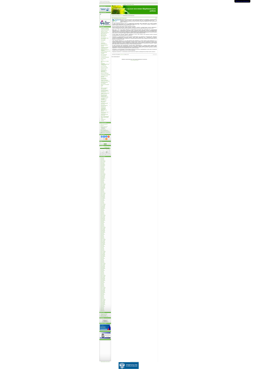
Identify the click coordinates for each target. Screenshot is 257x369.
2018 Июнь (102, 212)
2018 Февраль (102, 208)
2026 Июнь (102, 308)
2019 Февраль (102, 220)
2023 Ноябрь (102, 277)
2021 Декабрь (102, 254)
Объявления (103, 127)
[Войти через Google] (104, 139)
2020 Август (102, 238)
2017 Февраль (102, 198)
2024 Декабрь (102, 290)
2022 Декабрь (102, 266)
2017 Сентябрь (103, 204)
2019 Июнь (102, 224)
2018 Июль (102, 213)
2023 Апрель (102, 270)
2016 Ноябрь (102, 195)
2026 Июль (102, 309)
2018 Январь (102, 207)
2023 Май (102, 271)
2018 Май (102, 211)
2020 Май (102, 235)
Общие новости (103, 126)
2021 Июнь (102, 248)
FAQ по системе (103, 315)
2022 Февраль (102, 256)
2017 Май (102, 201)
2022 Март (102, 257)
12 (102, 152)
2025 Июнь (102, 296)
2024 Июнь (102, 284)
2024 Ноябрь (102, 289)
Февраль (119, 15)
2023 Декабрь (102, 278)
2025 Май (102, 295)
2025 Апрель (102, 294)
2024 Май (102, 283)
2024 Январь (102, 279)
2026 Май (102, 307)
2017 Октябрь (102, 205)
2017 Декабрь (102, 206)
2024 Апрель (102, 282)
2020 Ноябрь (102, 241)
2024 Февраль (102, 280)
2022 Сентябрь (103, 263)
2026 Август (102, 310)
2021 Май (102, 247)
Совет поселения (104, 124)
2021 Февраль (102, 244)
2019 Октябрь (102, 228)
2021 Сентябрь (103, 251)
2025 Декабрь (102, 302)
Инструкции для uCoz (104, 316)
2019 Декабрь (102, 230)
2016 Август (102, 192)
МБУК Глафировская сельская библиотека (104, 130)
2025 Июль (102, 297)
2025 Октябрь (102, 300)
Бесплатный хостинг (104, 361)
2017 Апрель (102, 200)
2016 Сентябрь (103, 193)
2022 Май (102, 259)
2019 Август (102, 226)
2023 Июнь (102, 272)
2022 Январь (102, 255)
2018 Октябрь (102, 216)
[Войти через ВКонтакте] (104, 137)
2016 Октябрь (102, 194)
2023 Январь (102, 267)
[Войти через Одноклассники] (106, 139)
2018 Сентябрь (103, 215)
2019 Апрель (102, 222)
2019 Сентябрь (103, 227)
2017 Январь (102, 197)
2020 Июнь (102, 236)
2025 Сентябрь (103, 299)
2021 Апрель (102, 246)
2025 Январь (102, 291)
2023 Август (102, 274)
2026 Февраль (102, 304)
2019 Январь (102, 219)
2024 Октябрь (102, 288)
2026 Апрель (102, 306)
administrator (122, 54)
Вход (133, 4)
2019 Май (102, 223)
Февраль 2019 (107, 147)
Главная (124, 4)
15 (106, 152)
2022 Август (102, 262)
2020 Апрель (102, 234)
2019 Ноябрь (102, 229)
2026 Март (102, 305)
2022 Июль (102, 261)
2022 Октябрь (102, 264)
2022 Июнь (102, 260)
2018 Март (102, 209)
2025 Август (102, 298)
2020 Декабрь (102, 242)
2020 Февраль (102, 232)
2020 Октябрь (102, 240)
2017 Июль (102, 203)
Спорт (102, 125)
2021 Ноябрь (102, 253)
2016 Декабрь (102, 196)
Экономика (102, 129)
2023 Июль (102, 273)
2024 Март (102, 281)
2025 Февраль (102, 292)
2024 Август (102, 286)
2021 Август (102, 250)
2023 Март (102, 269)
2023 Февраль (102, 268)
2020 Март (102, 233)
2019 (116, 15)
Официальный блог (104, 313)
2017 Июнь (102, 202)
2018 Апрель (102, 210)
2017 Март (102, 199)
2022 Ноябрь (102, 265)
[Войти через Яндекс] (109, 137)
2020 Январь (102, 231)
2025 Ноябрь (102, 301)
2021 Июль (102, 249)
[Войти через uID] (102, 137)
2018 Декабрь (102, 218)
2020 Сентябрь (103, 239)
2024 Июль (102, 285)
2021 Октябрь (102, 252)
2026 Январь (102, 303)
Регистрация (129, 4)
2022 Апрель (102, 258)
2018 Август (102, 214)
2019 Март (102, 221)
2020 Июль (102, 237)
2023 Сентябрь (103, 275)
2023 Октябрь (102, 276)
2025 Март (102, 293)
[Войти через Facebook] (106, 137)
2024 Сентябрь (103, 287)
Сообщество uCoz (104, 314)
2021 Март (102, 245)
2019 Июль (102, 225)
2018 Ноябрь (102, 217)
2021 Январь (102, 243)
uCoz (109, 361)
